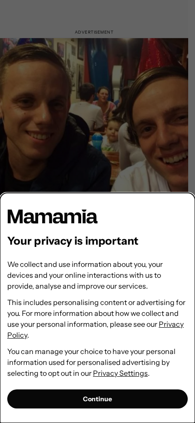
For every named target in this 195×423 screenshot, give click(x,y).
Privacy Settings (120, 373)
